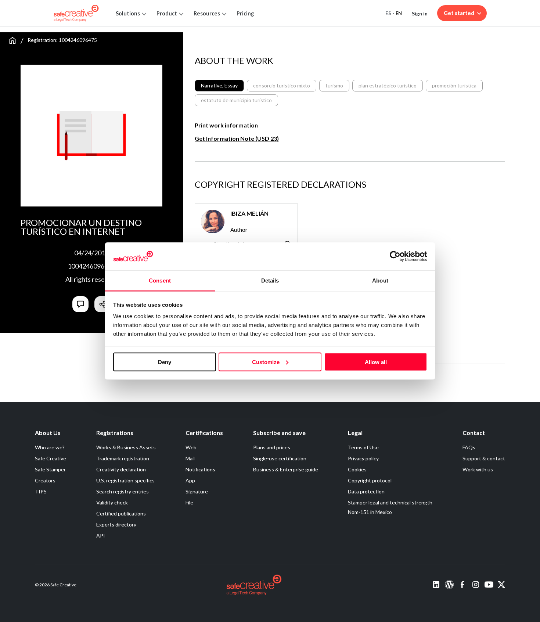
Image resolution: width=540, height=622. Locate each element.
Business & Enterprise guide (285, 469)
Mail (190, 458)
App (190, 480)
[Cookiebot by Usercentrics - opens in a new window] (395, 256)
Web (191, 447)
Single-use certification (279, 458)
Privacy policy (363, 458)
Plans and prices (271, 447)
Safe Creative (50, 458)
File (189, 502)
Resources (207, 13)
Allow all (376, 362)
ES (388, 13)
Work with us (477, 469)
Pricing (245, 13)
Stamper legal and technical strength (390, 502)
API (100, 535)
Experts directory (116, 524)
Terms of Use (363, 447)
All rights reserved (91, 279)
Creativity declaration (121, 469)
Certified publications (121, 513)
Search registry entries (122, 491)
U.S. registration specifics (125, 480)
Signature (197, 491)
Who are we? (50, 447)
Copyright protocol (370, 480)
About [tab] (380, 280)
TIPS (41, 491)
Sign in (420, 13)
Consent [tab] (160, 280)
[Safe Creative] (76, 13)
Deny (164, 362)
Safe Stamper (50, 469)
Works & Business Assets (126, 447)
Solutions (128, 13)
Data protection (366, 491)
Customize (266, 362)
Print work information (226, 125)
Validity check (112, 502)
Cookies (357, 469)
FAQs (468, 447)
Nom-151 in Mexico (370, 512)
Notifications (200, 469)
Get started (459, 13)
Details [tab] (270, 280)
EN (399, 13)
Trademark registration (122, 458)
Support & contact (483, 458)
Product (166, 13)
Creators (45, 480)
